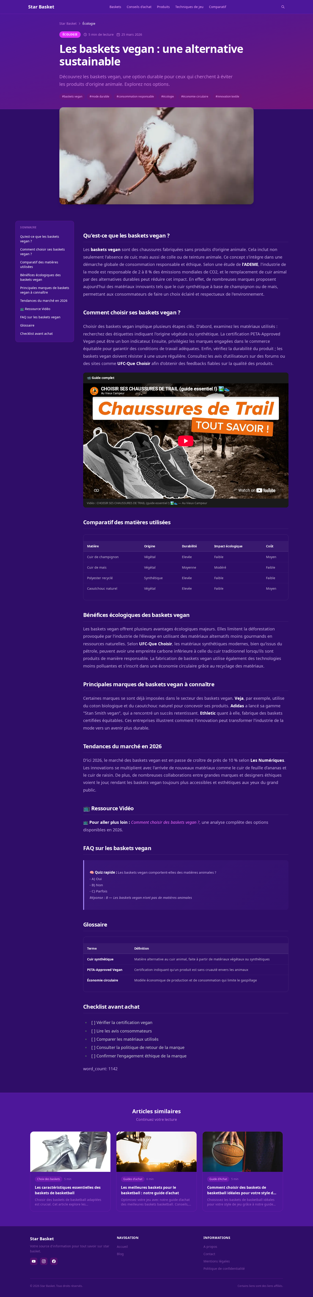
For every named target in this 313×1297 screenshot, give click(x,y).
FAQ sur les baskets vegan (40, 317)
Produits (163, 7)
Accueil (122, 1246)
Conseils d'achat (139, 7)
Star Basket (68, 23)
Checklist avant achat (36, 333)
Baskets (115, 7)
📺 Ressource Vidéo (35, 309)
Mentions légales (216, 1261)
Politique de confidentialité (224, 1268)
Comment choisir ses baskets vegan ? (42, 251)
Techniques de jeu (189, 7)
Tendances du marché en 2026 (43, 300)
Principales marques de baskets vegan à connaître (44, 290)
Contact (209, 1254)
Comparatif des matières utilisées (39, 264)
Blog (120, 1254)
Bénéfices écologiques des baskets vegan (40, 277)
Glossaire (27, 325)
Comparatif (217, 7)
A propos (210, 1246)
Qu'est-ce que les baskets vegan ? (39, 238)
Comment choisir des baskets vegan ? (165, 822)
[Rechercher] (283, 7)
